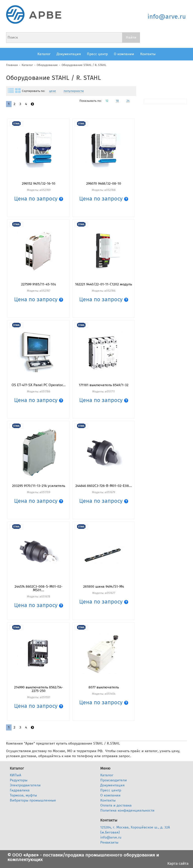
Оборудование (47, 65)
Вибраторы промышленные (33, 800)
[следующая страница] (32, 104)
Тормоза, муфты (23, 795)
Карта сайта (177, 863)
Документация (69, 54)
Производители (113, 780)
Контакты (148, 54)
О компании (124, 54)
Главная (12, 65)
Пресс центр (97, 54)
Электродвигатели (25, 785)
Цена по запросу (36, 198)
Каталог (44, 54)
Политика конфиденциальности (127, 810)
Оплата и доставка (116, 805)
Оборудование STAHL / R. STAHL (84, 65)
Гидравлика (20, 790)
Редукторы (18, 780)
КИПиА (15, 775)
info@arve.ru (167, 16)
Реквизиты (109, 842)
